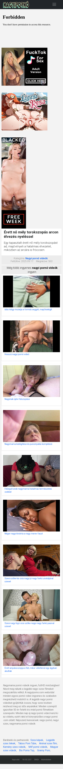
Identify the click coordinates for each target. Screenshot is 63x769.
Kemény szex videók (14, 746)
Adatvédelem (46, 760)
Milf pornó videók (37, 746)
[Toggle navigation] (54, 4)
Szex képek (36, 740)
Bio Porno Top (26, 750)
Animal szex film (48, 743)
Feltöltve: (15, 261)
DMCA (36, 760)
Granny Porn (43, 750)
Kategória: (19, 258)
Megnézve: (42, 261)
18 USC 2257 (26, 760)
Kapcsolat (15, 760)
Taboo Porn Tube (27, 743)
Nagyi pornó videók (36, 258)
